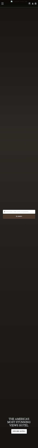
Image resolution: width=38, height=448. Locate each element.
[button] (2, 4)
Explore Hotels (19, 431)
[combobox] (20, 212)
